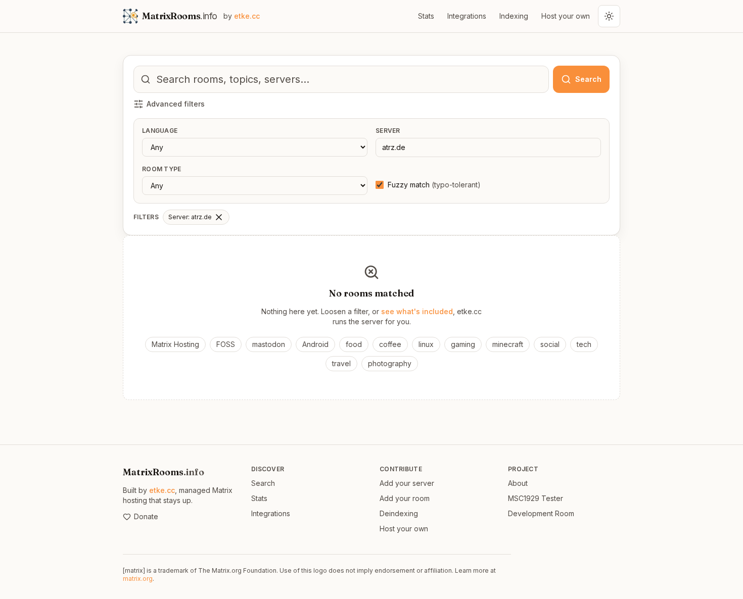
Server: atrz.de (190, 217)
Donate (146, 516)
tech (584, 344)
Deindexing (399, 513)
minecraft (507, 344)
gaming (463, 344)
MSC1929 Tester (535, 498)
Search (263, 483)
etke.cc (162, 490)
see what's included (417, 311)
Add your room (405, 498)
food (354, 344)
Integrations (466, 16)
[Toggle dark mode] (609, 16)
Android (315, 344)
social (550, 344)
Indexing (513, 16)
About (518, 483)
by (241, 16)
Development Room (541, 513)
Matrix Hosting (175, 344)
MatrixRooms (163, 472)
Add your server (407, 483)
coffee (390, 344)
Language (159, 130)
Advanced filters (176, 103)
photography (389, 363)
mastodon (268, 344)
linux (426, 344)
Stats (426, 16)
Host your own (565, 16)
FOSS (225, 344)
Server (388, 130)
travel (341, 363)
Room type (161, 169)
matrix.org (138, 578)
